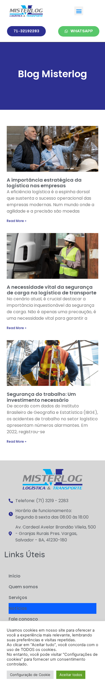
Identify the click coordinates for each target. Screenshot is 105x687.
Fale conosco (23, 619)
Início (14, 576)
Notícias (18, 608)
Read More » (16, 221)
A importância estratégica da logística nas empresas (44, 183)
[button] (78, 10)
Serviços (18, 597)
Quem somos (23, 587)
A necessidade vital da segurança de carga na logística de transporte (51, 290)
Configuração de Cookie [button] (30, 674)
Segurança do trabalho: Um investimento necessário (41, 397)
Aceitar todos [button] (71, 674)
